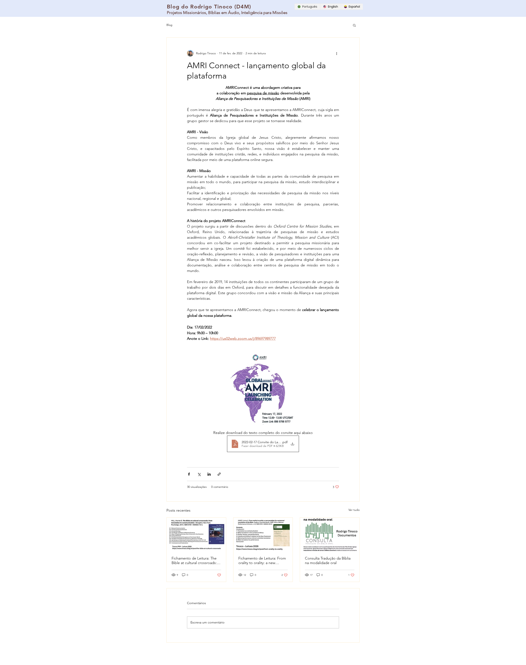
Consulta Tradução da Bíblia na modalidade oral (328, 560)
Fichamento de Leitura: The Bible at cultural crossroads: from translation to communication (194, 560)
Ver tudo (354, 510)
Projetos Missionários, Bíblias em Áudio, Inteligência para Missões (227, 12)
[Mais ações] (336, 53)
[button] (354, 25)
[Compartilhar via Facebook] (189, 474)
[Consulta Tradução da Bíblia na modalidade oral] (329, 534)
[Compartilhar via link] (219, 474)
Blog (169, 25)
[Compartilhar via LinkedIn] (209, 474)
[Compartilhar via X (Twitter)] (199, 474)
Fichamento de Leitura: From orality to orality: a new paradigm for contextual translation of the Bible (262, 560)
